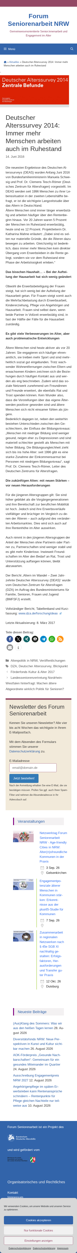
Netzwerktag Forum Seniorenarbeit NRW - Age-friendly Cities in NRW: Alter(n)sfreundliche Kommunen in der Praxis (53, 847)
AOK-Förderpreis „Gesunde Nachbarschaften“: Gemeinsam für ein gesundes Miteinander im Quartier (37, 1059)
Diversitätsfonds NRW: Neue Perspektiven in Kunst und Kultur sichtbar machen (38, 1043)
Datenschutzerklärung (20, 1248)
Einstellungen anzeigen (38, 1240)
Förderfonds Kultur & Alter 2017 (33, 672)
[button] (10, 639)
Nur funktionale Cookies (38, 1230)
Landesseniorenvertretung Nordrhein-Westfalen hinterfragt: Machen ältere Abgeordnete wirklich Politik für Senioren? (35, 683)
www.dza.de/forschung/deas (39, 613)
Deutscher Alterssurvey (35, 666)
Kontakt (12, 1192)
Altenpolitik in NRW (24, 660)
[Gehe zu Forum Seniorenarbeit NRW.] (5, 62)
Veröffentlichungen (52, 660)
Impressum (62, 1248)
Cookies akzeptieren (38, 1220)
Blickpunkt (60, 666)
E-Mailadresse (19, 761)
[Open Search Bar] (72, 49)
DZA (14, 666)
